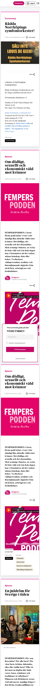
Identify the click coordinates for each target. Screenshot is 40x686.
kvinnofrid (20, 562)
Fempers (15, 277)
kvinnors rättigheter (24, 566)
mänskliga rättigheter (24, 569)
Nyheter (8, 157)
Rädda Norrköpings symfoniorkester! (19, 27)
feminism (20, 558)
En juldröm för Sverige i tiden (17, 592)
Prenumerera (19, 3)
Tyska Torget (9, 131)
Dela (30, 74)
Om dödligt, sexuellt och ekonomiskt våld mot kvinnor (19, 167)
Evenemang (10, 18)
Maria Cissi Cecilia (23, 123)
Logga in (32, 3)
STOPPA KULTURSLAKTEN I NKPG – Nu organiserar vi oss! (17, 127)
